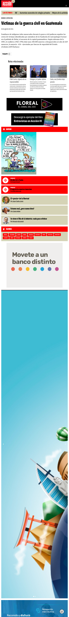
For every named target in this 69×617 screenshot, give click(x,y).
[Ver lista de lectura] (62, 611)
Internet (18, 238)
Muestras (57, 234)
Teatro (18, 234)
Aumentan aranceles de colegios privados (24, 13)
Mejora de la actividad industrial (53, 13)
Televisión (12, 234)
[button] (33, 596)
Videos (5, 234)
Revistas (31, 234)
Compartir (5, 54)
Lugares (6, 238)
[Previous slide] (3, 444)
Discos (30, 238)
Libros (12, 238)
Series (24, 234)
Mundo (3, 18)
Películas (50, 234)
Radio (44, 234)
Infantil (25, 238)
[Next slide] (65, 444)
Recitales (38, 234)
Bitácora (10, 18)
